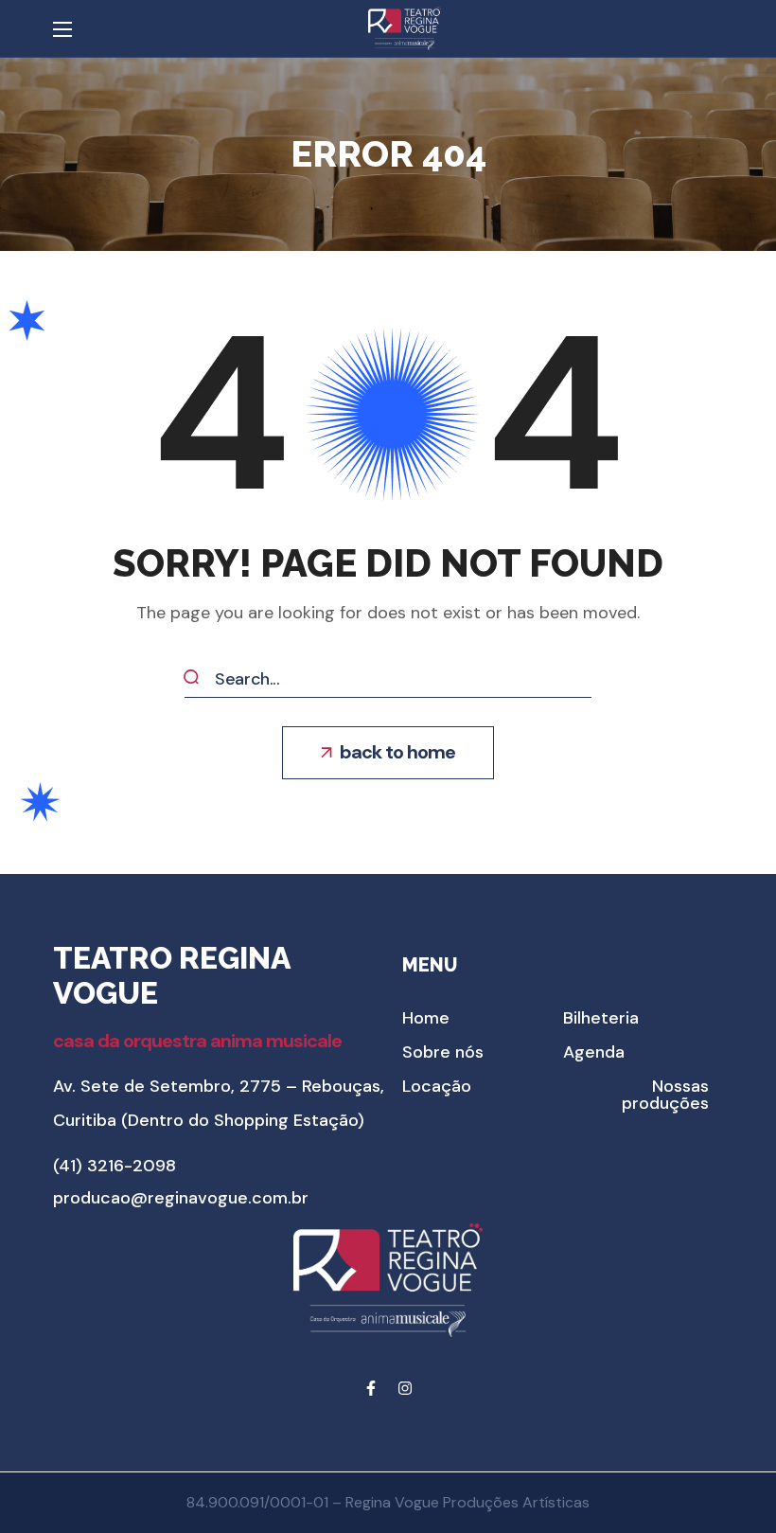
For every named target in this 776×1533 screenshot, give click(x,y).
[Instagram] (405, 1388)
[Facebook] (371, 1388)
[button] (388, 752)
